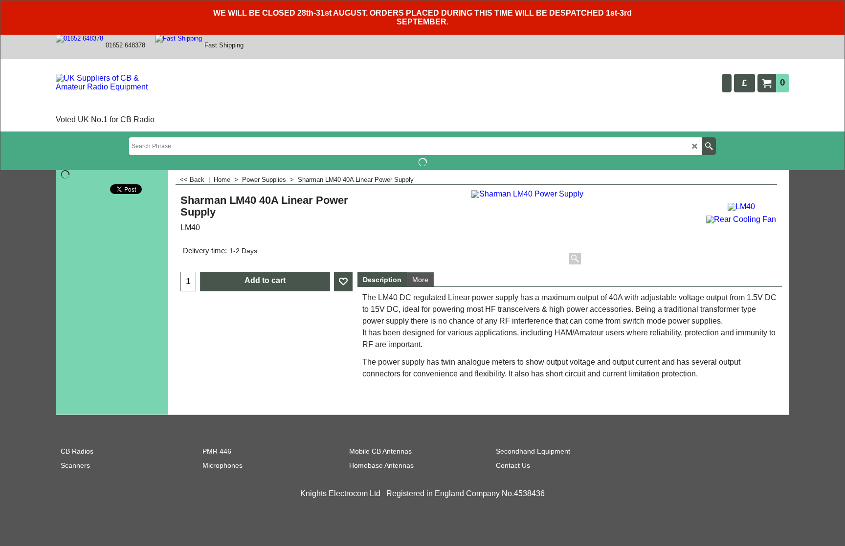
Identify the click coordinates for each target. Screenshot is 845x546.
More (420, 280)
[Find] (709, 146)
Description (382, 280)
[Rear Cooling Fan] (741, 218)
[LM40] (741, 205)
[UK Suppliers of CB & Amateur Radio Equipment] (112, 93)
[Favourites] (343, 281)
